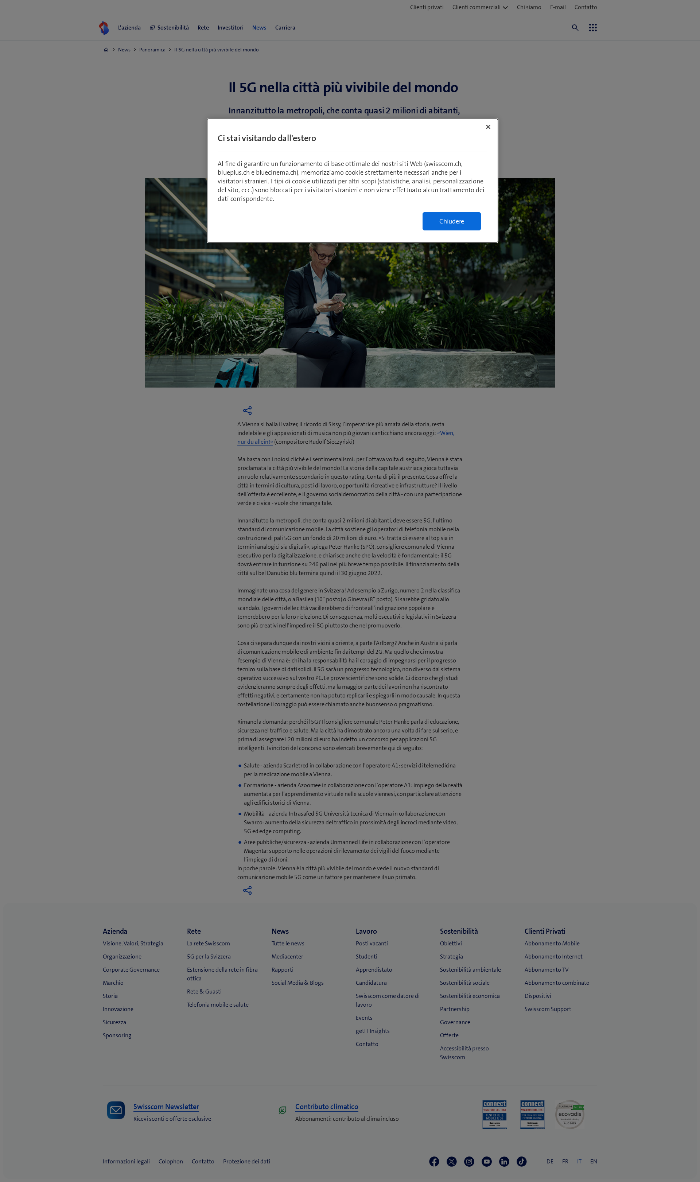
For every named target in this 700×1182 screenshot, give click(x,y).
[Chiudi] (488, 127)
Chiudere (451, 221)
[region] (352, 180)
